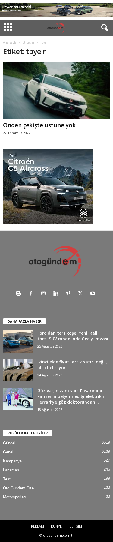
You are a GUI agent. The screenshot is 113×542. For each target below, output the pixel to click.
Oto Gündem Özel (19, 488)
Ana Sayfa (10, 42)
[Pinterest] (69, 294)
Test (7, 479)
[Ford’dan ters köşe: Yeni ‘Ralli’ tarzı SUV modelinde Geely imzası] (18, 341)
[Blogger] (20, 294)
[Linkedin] (57, 294)
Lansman (11, 470)
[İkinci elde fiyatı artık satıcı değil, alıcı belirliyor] (18, 370)
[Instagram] (45, 294)
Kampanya (12, 461)
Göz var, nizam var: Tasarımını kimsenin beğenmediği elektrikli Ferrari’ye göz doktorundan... (70, 396)
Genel (8, 452)
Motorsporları (14, 497)
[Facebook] (32, 294)
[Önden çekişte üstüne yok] (56, 90)
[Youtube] (93, 294)
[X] (82, 294)
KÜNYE (56, 526)
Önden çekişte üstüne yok (39, 125)
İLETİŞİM (75, 526)
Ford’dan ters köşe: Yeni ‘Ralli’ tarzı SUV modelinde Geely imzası (72, 336)
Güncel (9, 443)
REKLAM (37, 526)
